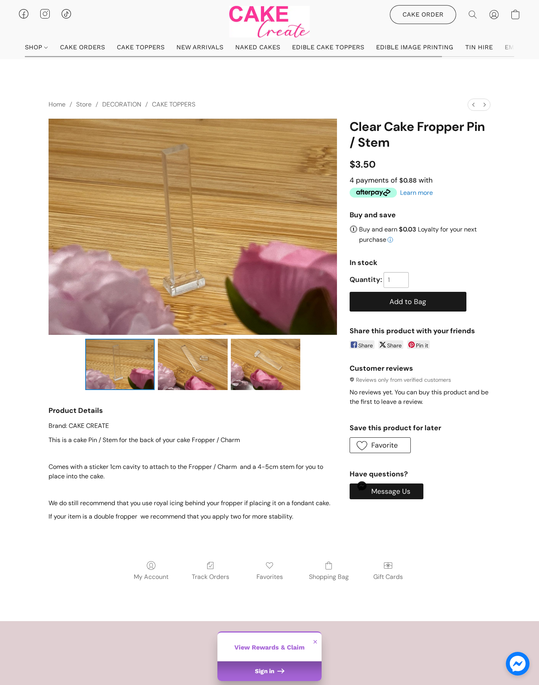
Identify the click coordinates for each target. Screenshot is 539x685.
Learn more (416, 193)
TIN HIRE (479, 47)
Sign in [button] (265, 671)
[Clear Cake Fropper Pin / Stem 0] (120, 364)
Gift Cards (388, 577)
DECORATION (121, 104)
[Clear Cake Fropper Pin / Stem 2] (266, 364)
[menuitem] (473, 104)
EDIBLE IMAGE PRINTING (414, 47)
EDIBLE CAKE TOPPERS (328, 47)
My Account (151, 577)
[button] (269, 21)
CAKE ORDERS (82, 47)
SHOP (34, 47)
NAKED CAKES (257, 47)
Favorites (269, 577)
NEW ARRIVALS (199, 47)
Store (84, 104)
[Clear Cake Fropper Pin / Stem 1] (193, 364)
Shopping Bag (329, 577)
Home (57, 104)
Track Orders (210, 577)
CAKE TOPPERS (141, 47)
